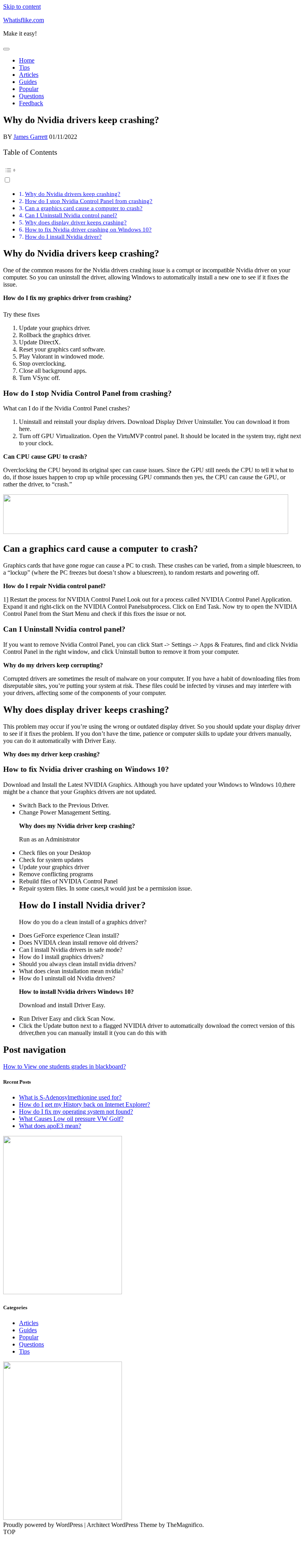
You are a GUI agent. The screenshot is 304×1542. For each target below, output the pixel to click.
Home (26, 60)
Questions (31, 96)
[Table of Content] (152, 170)
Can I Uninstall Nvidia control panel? (71, 215)
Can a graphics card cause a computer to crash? (83, 208)
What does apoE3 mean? (50, 1125)
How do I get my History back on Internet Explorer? (84, 1104)
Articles (28, 74)
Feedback (31, 103)
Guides (28, 81)
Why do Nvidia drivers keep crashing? (72, 193)
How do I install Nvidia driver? (63, 236)
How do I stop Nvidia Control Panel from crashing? (88, 200)
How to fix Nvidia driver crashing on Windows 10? (88, 229)
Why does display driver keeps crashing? (76, 222)
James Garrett (30, 136)
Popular (28, 88)
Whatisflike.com (23, 20)
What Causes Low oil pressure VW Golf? (71, 1118)
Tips (24, 67)
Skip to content (22, 6)
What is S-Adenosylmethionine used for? (70, 1097)
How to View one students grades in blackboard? (64, 1066)
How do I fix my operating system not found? (76, 1111)
